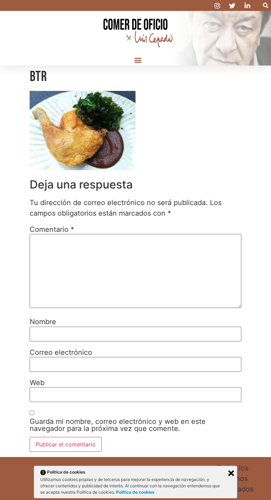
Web (37, 382)
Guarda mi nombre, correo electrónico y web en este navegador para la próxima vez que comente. (118, 425)
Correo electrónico (61, 352)
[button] (265, 5)
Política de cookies (136, 492)
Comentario (52, 229)
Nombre (43, 321)
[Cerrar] (231, 473)
